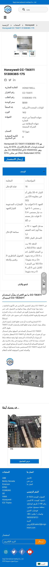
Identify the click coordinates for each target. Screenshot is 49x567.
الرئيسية (5, 25)
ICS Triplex (7, 502)
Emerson (6, 484)
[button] (14, 159)
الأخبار (29, 478)
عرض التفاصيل (20, 461)
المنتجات (17, 25)
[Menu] (5, 17)
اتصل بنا (30, 484)
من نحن (30, 481)
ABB (4, 478)
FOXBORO (6, 490)
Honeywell (29, 25)
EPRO (4, 487)
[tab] (24, 171)
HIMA (4, 496)
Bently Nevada (8, 481)
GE (3, 493)
